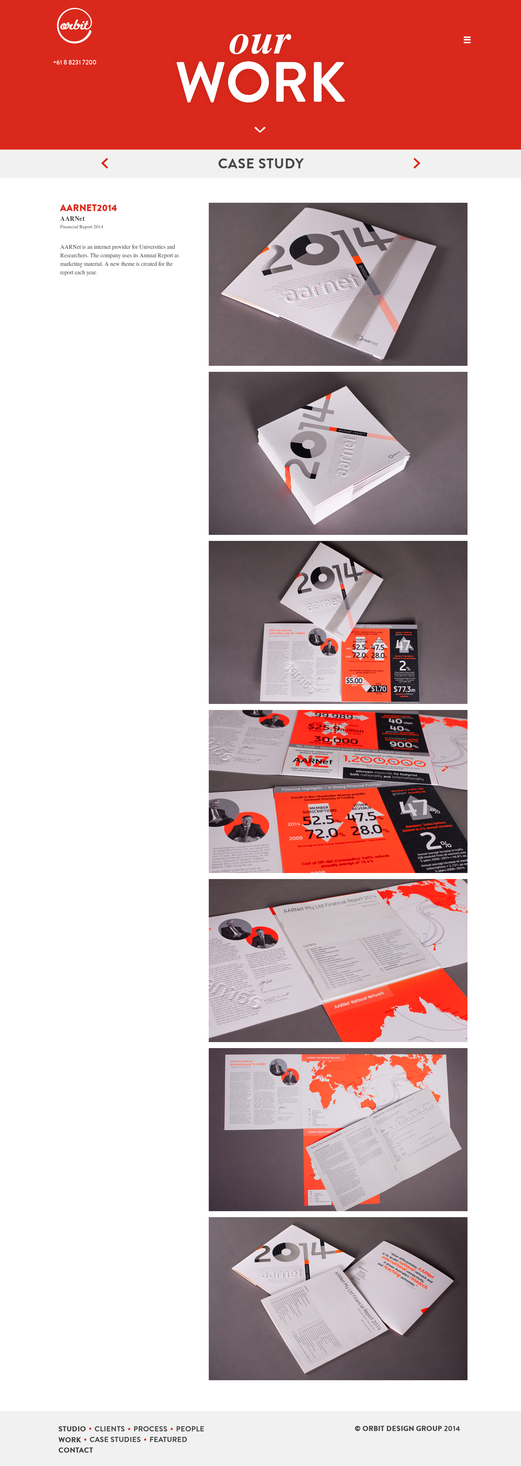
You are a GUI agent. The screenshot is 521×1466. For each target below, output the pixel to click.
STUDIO (72, 1429)
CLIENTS (110, 1429)
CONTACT (75, 1450)
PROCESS (151, 1429)
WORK (69, 1439)
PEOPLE (190, 1429)
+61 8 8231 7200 (74, 62)
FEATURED (168, 1439)
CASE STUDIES (115, 1439)
